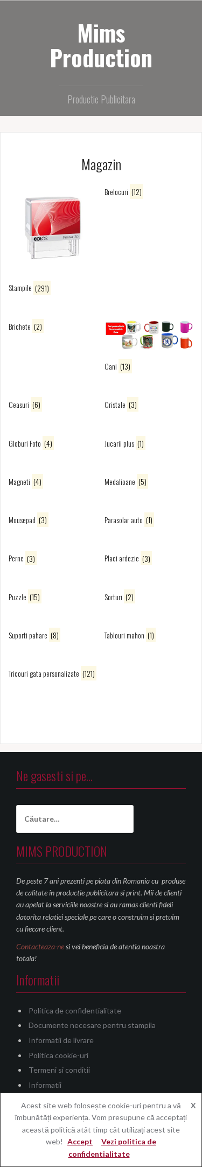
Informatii (45, 1084)
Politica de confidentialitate (75, 1010)
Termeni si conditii (59, 1069)
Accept (80, 1141)
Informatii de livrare (61, 1040)
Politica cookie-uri (58, 1055)
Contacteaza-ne (40, 946)
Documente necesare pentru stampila (92, 1025)
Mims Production (101, 45)
